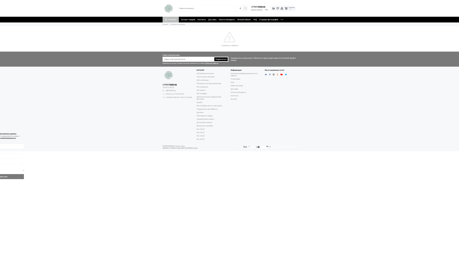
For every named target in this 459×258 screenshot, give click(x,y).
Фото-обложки (203, 80)
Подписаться (221, 59)
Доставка (212, 20)
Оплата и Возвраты (227, 20)
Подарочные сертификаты (207, 109)
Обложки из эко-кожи (205, 73)
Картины (200, 112)
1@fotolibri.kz (171, 90)
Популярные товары (205, 116)
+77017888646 (258, 7)
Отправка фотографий (268, 20)
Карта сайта (180, 146)
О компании (235, 79)
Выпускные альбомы (205, 126)
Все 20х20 (201, 129)
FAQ (255, 20)
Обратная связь (237, 86)
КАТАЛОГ (172, 20)
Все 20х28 (201, 136)
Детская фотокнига (204, 122)
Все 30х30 (201, 139)
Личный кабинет (244, 20)
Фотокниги (201, 90)
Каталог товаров (188, 20)
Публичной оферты (211, 63)
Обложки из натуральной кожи (209, 83)
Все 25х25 (201, 132)
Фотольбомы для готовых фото (209, 106)
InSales (195, 148)
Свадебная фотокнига (205, 119)
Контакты (202, 20)
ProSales (178, 148)
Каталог (234, 99)
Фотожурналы (202, 87)
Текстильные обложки (206, 77)
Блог (233, 82)
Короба (199, 102)
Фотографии (202, 93)
